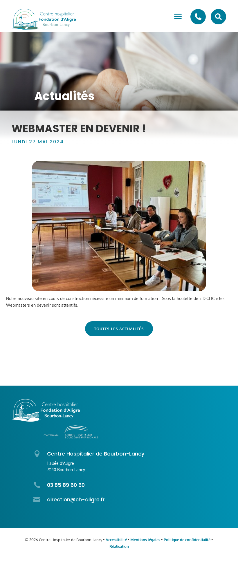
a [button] (178, 17)
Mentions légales (145, 539)
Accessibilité (116, 539)
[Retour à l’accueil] (44, 19)
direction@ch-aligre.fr (76, 499)
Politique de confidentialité (187, 539)
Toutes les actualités (119, 328)
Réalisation (119, 546)
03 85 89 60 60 (66, 485)
